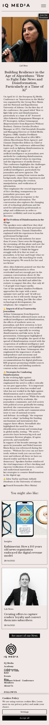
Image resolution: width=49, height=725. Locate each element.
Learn (7, 671)
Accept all (24, 718)
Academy (9, 666)
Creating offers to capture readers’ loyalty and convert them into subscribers (22, 617)
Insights (8, 541)
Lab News (23, 66)
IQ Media (9, 663)
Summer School (12, 680)
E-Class (15, 671)
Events (7, 676)
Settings (25, 712)
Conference (28, 680)
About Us (8, 686)
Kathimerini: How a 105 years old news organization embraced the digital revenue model (23, 551)
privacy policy (22, 704)
